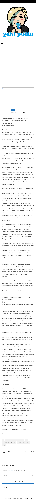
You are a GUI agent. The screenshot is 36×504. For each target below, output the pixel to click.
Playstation (6, 442)
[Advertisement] (18, 65)
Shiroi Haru (29, 451)
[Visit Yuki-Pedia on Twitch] (4, 487)
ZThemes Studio (28, 498)
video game (26, 442)
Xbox (4, 445)
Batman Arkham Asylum (8, 451)
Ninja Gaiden (20, 439)
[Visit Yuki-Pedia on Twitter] (2, 487)
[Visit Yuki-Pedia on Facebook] (8, 487)
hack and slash (10, 439)
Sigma (19, 442)
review (13, 442)
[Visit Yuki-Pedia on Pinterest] (6, 487)
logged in (11, 470)
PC (26, 439)
